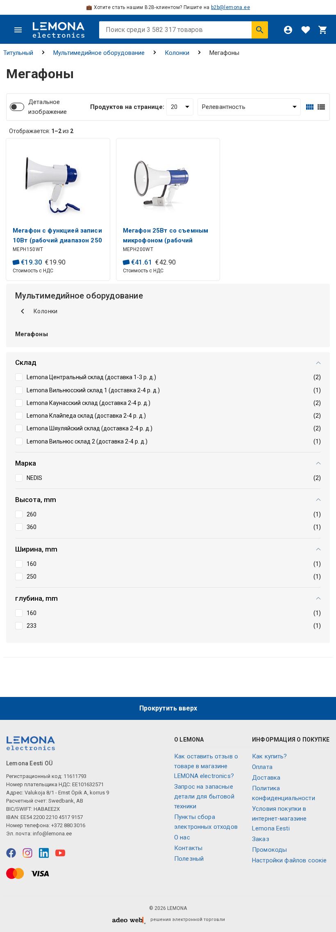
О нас (182, 837)
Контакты (188, 848)
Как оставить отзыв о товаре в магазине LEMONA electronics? (206, 766)
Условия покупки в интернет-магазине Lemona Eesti (279, 818)
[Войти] (288, 30)
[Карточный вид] (310, 107)
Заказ (260, 839)
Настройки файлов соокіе (289, 860)
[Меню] (18, 30)
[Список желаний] (306, 30)
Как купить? (269, 756)
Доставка (266, 777)
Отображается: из (41, 131)
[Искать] (260, 29)
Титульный (18, 53)
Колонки (177, 53)
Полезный (189, 858)
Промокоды (269, 849)
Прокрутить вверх (168, 708)
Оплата (262, 767)
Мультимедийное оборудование (99, 53)
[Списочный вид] (321, 107)
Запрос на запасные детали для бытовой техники (204, 796)
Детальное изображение (47, 106)
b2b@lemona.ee (230, 7)
